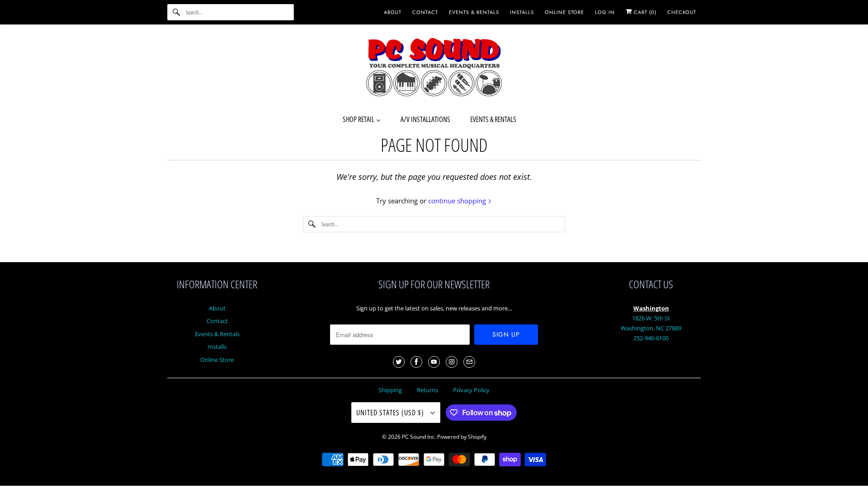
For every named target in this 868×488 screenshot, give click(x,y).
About (217, 308)
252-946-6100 (651, 338)
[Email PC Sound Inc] (469, 362)
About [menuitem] (392, 12)
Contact (217, 321)
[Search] (176, 12)
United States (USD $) (391, 413)
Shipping (390, 390)
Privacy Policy (471, 390)
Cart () (644, 12)
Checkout (681, 12)
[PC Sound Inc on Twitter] (399, 362)
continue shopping (458, 200)
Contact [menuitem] (425, 12)
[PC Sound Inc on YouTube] (434, 362)
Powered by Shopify (461, 437)
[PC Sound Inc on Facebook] (416, 362)
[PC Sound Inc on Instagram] (452, 362)
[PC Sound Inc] (434, 68)
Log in (605, 12)
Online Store (217, 360)
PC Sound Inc (418, 437)
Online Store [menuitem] (564, 12)
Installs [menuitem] (522, 12)
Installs (217, 347)
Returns (427, 390)
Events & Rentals (217, 334)
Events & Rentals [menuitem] (474, 12)
